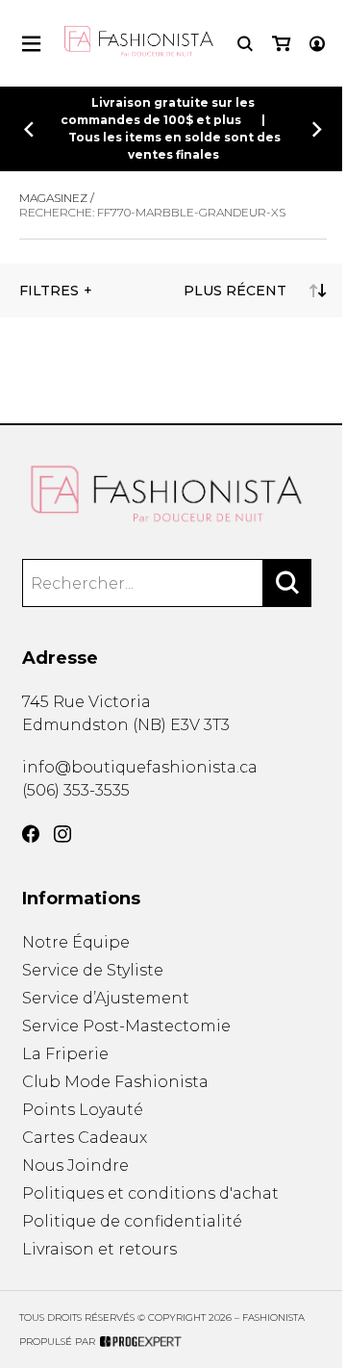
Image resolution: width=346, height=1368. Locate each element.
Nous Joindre (75, 1165)
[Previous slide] (29, 129)
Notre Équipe (76, 942)
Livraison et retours (99, 1249)
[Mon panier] (281, 44)
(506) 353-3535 (76, 790)
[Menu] (31, 44)
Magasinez (53, 197)
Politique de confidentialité (132, 1221)
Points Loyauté (82, 1110)
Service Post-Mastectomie (126, 1026)
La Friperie (65, 1054)
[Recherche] (245, 44)
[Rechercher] (287, 583)
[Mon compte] (317, 44)
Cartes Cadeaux (84, 1137)
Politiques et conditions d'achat (150, 1193)
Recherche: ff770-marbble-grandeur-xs (152, 212)
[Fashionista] (173, 494)
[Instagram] (62, 834)
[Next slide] (317, 129)
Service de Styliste (92, 970)
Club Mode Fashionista (115, 1082)
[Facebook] (30, 834)
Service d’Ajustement (105, 998)
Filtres (49, 290)
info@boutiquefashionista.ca (140, 767)
